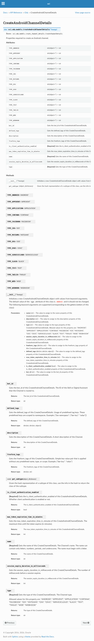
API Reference (16, 13)
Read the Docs (47, 637)
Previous (10, 623)
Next (85, 623)
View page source (82, 13)
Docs (5, 13)
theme (27, 637)
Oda (26, 13)
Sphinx (15, 637)
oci (48, 4)
